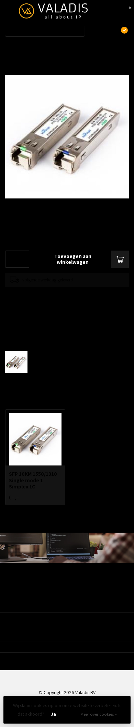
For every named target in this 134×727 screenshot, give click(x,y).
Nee (70, 714)
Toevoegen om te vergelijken (31, 294)
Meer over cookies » (98, 714)
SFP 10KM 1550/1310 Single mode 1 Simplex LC (73, 46)
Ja (53, 714)
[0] (125, 11)
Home (11, 46)
